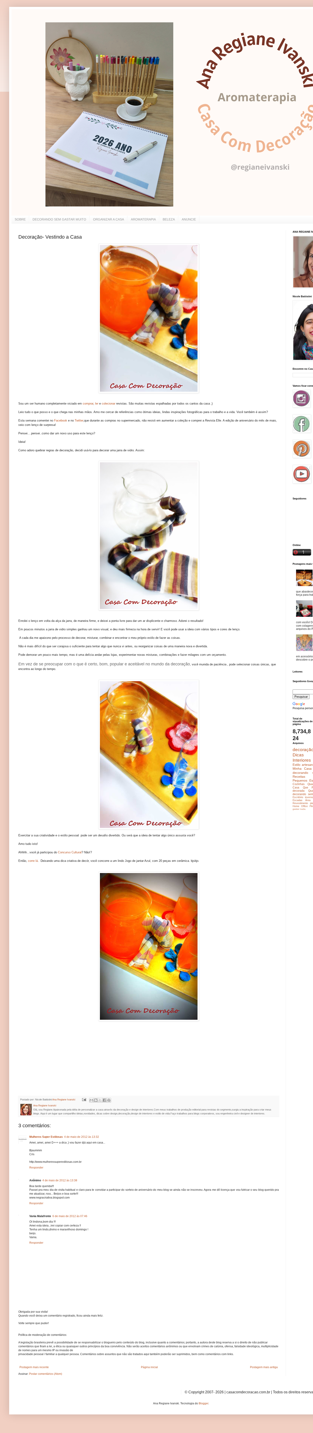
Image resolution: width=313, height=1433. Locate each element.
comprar (88, 403)
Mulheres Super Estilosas (46, 1136)
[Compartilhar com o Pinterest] (109, 1100)
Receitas (299, 776)
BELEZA (169, 219)
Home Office (300, 806)
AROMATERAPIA (143, 219)
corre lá (33, 861)
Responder (36, 1167)
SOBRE (20, 219)
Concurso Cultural (70, 852)
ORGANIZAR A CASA (108, 219)
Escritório (298, 797)
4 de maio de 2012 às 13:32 (81, 1136)
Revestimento (300, 803)
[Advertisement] (52, 1062)
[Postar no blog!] (95, 1100)
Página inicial (149, 1367)
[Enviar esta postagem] (84, 1099)
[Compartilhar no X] (100, 1100)
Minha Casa (302, 768)
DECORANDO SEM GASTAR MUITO (59, 219)
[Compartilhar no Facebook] (104, 1100)
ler (96, 403)
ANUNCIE (189, 219)
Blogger (203, 1403)
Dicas (298, 754)
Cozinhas (299, 784)
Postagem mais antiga (264, 1367)
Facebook (60, 420)
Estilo (296, 764)
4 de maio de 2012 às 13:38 (59, 1180)
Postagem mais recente (34, 1367)
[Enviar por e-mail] (91, 1100)
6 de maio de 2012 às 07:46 (69, 1216)
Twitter (79, 420)
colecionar (109, 403)
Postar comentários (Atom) (45, 1373)
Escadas (297, 800)
